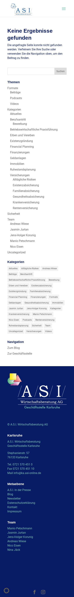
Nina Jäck (13, 549)
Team (11, 219)
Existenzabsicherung (26, 185)
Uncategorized (16, 252)
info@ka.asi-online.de (27, 473)
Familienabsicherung (26, 191)
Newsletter (14, 498)
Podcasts (16, 98)
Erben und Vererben (22, 135)
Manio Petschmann (22, 241)
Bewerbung (20, 124)
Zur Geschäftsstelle (19, 353)
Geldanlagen (18, 158)
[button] (6, 590)
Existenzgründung (21, 141)
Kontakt (12, 507)
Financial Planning (22, 146)
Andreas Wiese (19, 223)
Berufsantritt (18, 119)
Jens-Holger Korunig (23, 235)
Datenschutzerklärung (21, 503)
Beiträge (15, 92)
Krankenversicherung (26, 202)
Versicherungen (20, 175)
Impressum (14, 511)
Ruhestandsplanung (23, 169)
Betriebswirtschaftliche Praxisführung (34, 129)
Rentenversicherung (25, 208)
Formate (12, 88)
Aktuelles (16, 114)
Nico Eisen (16, 246)
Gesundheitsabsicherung (28, 196)
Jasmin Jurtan (19, 229)
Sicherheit (13, 213)
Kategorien (14, 109)
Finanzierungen (20, 152)
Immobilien (17, 163)
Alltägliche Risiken (24, 179)
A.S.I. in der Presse (19, 490)
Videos (14, 104)
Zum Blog (13, 348)
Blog (10, 494)
